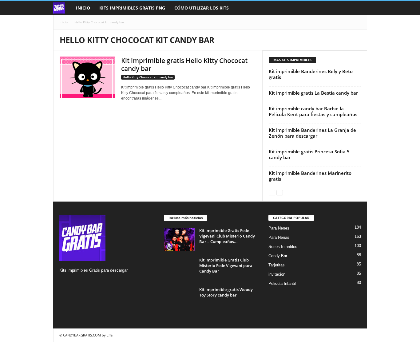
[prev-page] (272, 192)
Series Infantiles (282, 246)
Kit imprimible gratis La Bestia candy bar (313, 93)
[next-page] (279, 192)
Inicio (83, 8)
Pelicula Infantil (282, 283)
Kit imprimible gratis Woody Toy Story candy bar (226, 292)
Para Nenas (278, 237)
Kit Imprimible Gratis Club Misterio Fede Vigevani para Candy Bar (225, 265)
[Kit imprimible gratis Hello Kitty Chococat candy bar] (87, 77)
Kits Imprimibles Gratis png (132, 8)
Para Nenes (278, 228)
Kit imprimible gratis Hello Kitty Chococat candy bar (184, 64)
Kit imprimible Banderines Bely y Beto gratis (311, 74)
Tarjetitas (276, 265)
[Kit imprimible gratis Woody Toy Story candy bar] (179, 298)
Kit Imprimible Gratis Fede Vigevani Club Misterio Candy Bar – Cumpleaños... (227, 236)
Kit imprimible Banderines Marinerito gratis (310, 176)
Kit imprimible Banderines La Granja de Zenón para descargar (312, 133)
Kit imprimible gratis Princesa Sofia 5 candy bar (309, 154)
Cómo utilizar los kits (201, 8)
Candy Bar (277, 256)
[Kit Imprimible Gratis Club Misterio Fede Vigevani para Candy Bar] (179, 268)
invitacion (276, 274)
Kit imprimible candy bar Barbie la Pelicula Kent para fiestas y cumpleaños (313, 111)
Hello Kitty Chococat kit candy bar (148, 77)
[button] (358, 8)
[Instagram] (65, 282)
